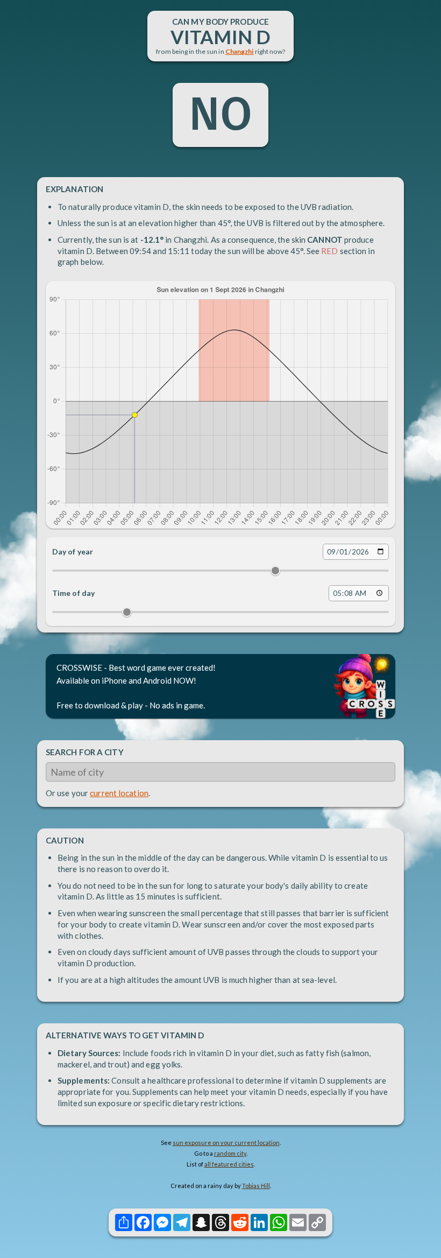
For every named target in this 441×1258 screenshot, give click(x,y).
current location (119, 793)
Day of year (72, 551)
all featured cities (229, 1164)
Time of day (73, 593)
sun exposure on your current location (226, 1142)
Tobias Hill (256, 1185)
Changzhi (239, 51)
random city (230, 1153)
